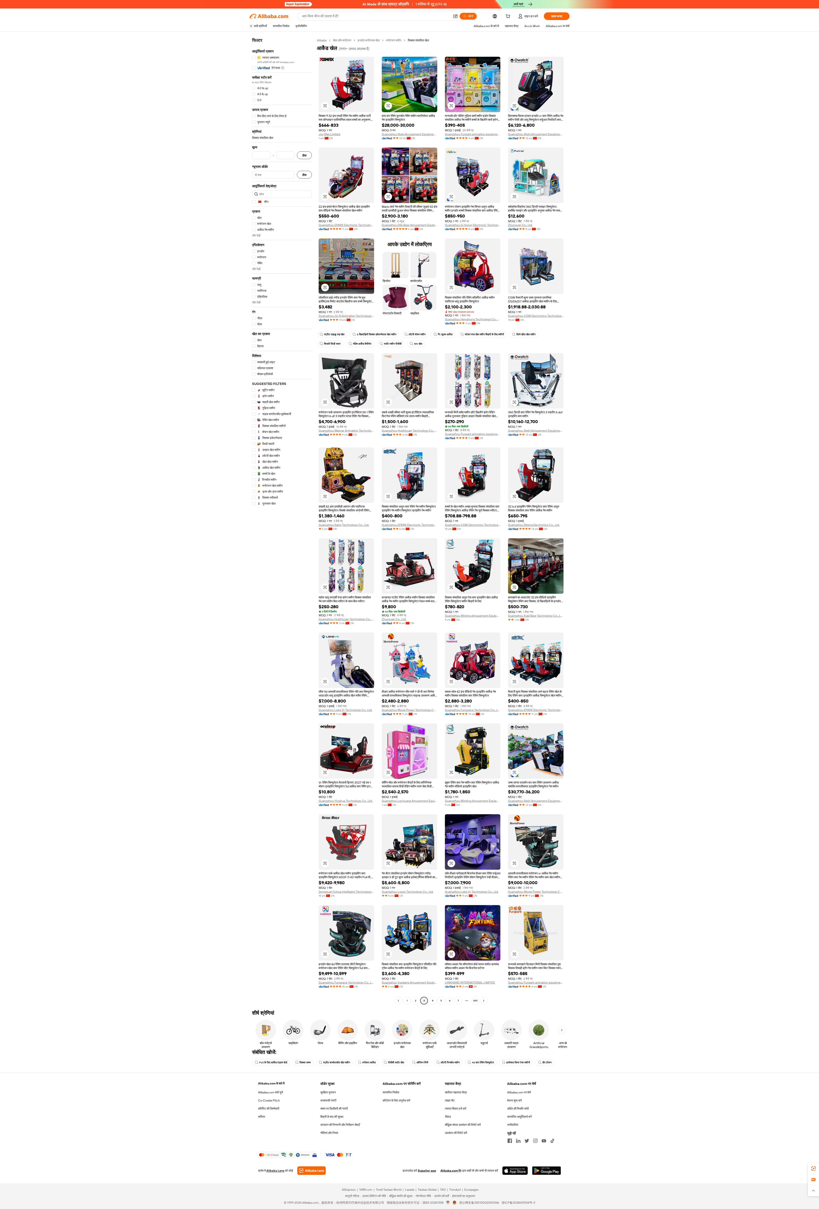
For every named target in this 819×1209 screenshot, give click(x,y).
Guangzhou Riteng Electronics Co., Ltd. (534, 525)
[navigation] (282, 521)
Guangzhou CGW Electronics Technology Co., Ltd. (535, 316)
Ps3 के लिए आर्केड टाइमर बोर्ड (273, 1062)
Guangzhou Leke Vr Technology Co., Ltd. (345, 710)
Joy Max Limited (329, 134)
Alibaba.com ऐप (450, 1170)
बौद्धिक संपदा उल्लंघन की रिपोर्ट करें (463, 1124)
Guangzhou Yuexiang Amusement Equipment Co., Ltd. (409, 982)
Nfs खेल (418, 343)
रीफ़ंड (448, 1116)
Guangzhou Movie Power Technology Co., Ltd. (409, 710)
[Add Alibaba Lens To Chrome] (311, 1170)
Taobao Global (427, 1189)
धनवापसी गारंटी (328, 1100)
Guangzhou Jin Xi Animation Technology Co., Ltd (346, 316)
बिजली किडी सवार (332, 343)
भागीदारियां (512, 1124)
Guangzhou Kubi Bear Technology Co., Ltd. (535, 615)
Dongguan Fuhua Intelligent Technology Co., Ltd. (346, 891)
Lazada (409, 1189)
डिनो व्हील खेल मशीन (526, 334)
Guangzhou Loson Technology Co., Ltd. (407, 891)
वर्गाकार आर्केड (369, 1062)
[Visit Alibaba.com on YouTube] (543, 1140)
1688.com (365, 1189)
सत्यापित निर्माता (391, 1092)
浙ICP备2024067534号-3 (518, 1202)
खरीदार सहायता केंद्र (456, 1092)
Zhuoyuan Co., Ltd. (520, 225)
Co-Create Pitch (269, 1100)
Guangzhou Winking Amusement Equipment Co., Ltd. (472, 615)
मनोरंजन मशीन (393, 40)
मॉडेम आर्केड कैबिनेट (362, 343)
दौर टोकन (547, 1062)
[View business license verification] (448, 1202)
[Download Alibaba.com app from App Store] (515, 1170)
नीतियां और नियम (329, 1133)
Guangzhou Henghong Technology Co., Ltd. (472, 319)
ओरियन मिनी (422, 1062)
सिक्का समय (305, 1062)
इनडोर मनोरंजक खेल (369, 40)
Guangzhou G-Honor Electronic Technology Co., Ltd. (472, 225)
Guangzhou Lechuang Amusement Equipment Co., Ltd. (409, 801)
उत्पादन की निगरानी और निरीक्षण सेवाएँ (340, 1124)
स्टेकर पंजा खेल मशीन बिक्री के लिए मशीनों (484, 334)
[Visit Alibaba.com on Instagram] (535, 1140)
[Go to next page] (484, 1000)
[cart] (508, 17)
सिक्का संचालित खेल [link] (418, 40)
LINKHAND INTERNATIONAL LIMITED (470, 982)
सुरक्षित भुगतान (328, 1092)
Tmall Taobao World (388, 1189)
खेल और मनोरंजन (342, 40)
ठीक (304, 155)
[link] (813, 1168)
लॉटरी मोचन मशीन (417, 334)
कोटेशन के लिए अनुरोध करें (396, 1100)
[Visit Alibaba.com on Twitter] (526, 1140)
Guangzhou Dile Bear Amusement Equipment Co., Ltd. (409, 225)
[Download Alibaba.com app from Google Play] (546, 1170)
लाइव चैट (450, 1100)
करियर (261, 1116)
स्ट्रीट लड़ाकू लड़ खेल (334, 334)
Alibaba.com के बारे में (271, 1083)
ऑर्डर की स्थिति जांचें (518, 1108)
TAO (443, 1189)
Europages (471, 1189)
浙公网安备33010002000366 (479, 1202)
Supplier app (427, 1170)
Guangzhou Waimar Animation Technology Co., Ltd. (346, 430)
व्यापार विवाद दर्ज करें (455, 1108)
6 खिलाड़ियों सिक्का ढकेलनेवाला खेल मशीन (376, 334)
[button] (455, 16)
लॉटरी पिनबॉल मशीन (450, 1062)
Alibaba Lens (275, 1170)
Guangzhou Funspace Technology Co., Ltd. (472, 710)
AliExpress (349, 1189)
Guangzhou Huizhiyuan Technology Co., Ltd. (409, 430)
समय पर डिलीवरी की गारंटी (334, 1108)
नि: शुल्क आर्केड (445, 334)
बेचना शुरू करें (514, 1100)
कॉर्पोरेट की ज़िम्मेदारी (268, 1108)
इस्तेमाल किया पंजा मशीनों (518, 1062)
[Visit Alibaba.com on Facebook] (509, 1140)
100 (475, 1000)
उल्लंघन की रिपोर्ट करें (456, 1133)
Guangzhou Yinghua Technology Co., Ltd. (346, 801)
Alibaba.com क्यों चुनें (270, 1092)
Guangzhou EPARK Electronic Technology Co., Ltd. (346, 225)
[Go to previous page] (398, 1000)
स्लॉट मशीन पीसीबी (393, 343)
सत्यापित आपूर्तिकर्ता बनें (519, 1116)
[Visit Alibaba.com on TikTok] (552, 1140)
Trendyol (455, 1189)
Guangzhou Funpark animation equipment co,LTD (472, 134)
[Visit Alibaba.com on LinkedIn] (518, 1140)
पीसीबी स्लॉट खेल (396, 1062)
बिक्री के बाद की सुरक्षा (331, 1116)
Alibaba (322, 40)
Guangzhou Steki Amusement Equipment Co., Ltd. (409, 134)
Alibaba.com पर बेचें (519, 1092)
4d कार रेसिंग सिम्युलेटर (483, 1062)
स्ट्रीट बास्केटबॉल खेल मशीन (336, 1062)
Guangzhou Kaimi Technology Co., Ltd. (344, 525)
